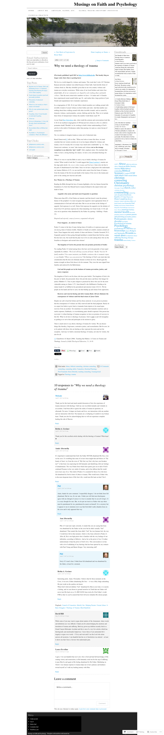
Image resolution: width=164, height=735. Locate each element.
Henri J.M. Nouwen (120, 126)
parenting (116, 214)
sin (127, 236)
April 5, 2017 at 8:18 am (61, 431)
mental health (121, 212)
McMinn (131, 210)
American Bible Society (127, 166)
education (126, 201)
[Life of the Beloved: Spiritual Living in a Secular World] (134, 127)
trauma (74, 374)
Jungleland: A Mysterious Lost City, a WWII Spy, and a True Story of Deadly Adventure (123, 146)
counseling (61, 369)
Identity (124, 205)
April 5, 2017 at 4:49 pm (64, 574)
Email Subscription (37, 57)
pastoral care (123, 214)
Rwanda (129, 232)
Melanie (58, 395)
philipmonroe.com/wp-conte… (37, 144)
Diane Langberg (120, 199)
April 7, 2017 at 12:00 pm (67, 521)
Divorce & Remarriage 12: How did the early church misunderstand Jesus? (38, 123)
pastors (128, 214)
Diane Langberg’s (94, 162)
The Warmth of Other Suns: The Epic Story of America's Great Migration (122, 57)
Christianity (121, 183)
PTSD (127, 228)
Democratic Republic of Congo (122, 196)
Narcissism (132, 212)
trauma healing (127, 240)
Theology (68, 374)
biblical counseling (76, 366)
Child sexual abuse (130, 175)
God (132, 203)
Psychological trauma (122, 223)
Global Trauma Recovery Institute (98, 10)
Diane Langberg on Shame (100, 52)
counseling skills (71, 369)
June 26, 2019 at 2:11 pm (62, 652)
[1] (67, 139)
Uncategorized (96, 372)
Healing (116, 205)
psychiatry (125, 221)
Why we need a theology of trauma (76, 65)
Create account (34, 719)
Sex (135, 233)
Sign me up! (32, 73)
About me (43, 10)
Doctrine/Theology (91, 369)
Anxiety (117, 168)
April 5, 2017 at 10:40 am (64, 488)
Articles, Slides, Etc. (63, 10)
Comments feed (34, 727)
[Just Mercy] (134, 84)
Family (119, 203)
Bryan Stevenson (120, 81)
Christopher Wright (119, 188)
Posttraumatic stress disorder (123, 220)
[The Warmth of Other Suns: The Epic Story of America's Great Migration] (134, 60)
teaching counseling (84, 372)
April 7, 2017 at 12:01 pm (67, 556)
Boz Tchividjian (68, 120)
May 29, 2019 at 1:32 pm (62, 616)
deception (121, 195)
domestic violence (119, 201)
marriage (125, 209)
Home (31, 10)
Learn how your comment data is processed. (93, 709)
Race (131, 228)
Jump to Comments (102, 60)
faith (115, 203)
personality (127, 217)
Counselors (80, 369)
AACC (116, 164)
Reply (57, 423)
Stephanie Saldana (120, 105)
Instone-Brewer (130, 205)
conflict (133, 188)
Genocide (128, 203)
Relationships (119, 230)
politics (134, 217)
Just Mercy (118, 79)
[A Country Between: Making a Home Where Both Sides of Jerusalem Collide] (134, 104)
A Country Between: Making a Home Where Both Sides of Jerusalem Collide (123, 101)
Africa (116, 166)
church (127, 187)
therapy (130, 237)
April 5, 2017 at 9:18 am (61, 451)
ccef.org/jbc (32, 150)
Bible (123, 168)
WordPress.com (34, 729)
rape (135, 228)
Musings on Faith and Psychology (105, 4)
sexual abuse (120, 235)
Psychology (121, 226)
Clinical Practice (38, 15)
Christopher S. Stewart (121, 150)
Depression (130, 197)
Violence (133, 240)
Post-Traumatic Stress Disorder (67, 372)
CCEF (132, 173)
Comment (102, 703)
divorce (130, 199)
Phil (59, 486)
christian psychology (124, 185)
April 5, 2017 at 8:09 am (61, 398)
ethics (132, 201)
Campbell (127, 173)
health (120, 205)
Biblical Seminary (122, 172)
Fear (123, 203)
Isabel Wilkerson (120, 61)
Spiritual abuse (132, 236)
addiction (128, 164)
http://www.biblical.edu (87, 75)
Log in (32, 721)
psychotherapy (118, 228)
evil (135, 201)
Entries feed (33, 724)
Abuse (68, 366)
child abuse (119, 175)
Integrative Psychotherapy (121, 207)
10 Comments (104, 366)
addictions (134, 164)
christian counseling (89, 366)
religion (128, 231)
